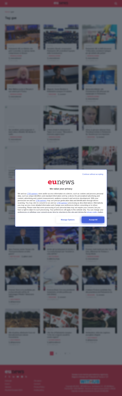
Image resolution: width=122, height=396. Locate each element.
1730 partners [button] (32, 194)
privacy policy (92, 212)
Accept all (93, 220)
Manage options (68, 220)
